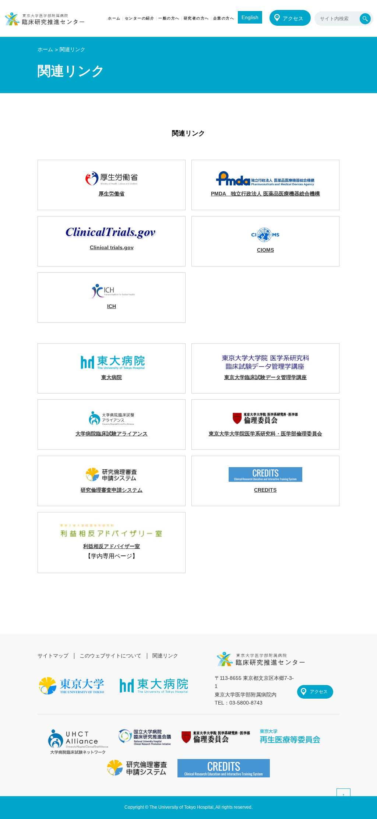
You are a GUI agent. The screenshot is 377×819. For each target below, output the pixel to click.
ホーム (45, 49)
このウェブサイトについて (110, 656)
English (250, 17)
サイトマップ (53, 656)
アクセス (293, 18)
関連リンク (165, 656)
